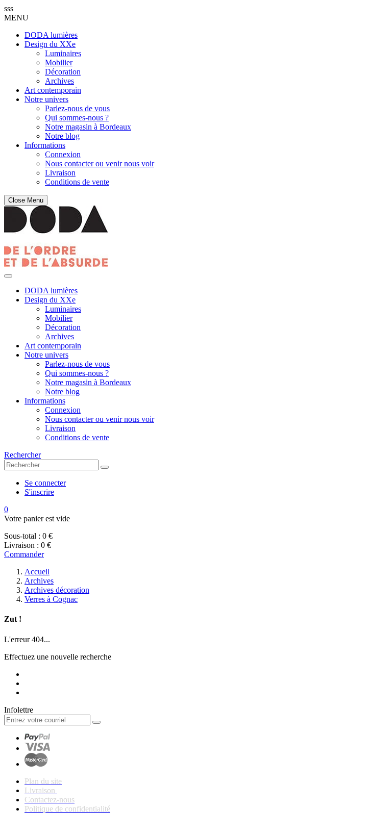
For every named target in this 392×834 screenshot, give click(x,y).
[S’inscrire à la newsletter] (96, 722)
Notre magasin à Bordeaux (88, 126)
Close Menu (25, 200)
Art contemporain (52, 90)
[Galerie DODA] (56, 264)
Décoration (63, 71)
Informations (44, 145)
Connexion (63, 154)
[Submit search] (105, 467)
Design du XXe (50, 44)
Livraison (60, 172)
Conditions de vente (77, 182)
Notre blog (62, 136)
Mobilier (58, 62)
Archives (59, 81)
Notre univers (46, 99)
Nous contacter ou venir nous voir (99, 163)
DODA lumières (51, 35)
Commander (24, 554)
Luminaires (63, 53)
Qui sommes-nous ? (77, 117)
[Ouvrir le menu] (8, 275)
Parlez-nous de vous (77, 108)
